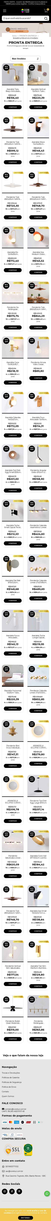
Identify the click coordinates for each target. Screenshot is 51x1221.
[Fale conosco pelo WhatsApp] (47, 1193)
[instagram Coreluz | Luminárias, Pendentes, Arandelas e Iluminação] (4, 1191)
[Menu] (4, 10)
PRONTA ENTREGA (28, 36)
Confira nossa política (36, 4)
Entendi (25, 1218)
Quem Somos (8, 1096)
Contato (5, 1092)
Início (14, 36)
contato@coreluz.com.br (15, 1109)
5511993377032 (12, 1166)
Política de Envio (9, 1087)
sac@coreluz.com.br (14, 1171)
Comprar (13, 107)
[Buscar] (46, 19)
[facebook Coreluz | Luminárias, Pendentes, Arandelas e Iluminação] (12, 1191)
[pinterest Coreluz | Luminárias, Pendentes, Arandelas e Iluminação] (19, 1191)
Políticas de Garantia (10, 1077)
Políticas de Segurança (11, 1082)
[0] (46, 11)
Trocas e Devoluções (11, 1073)
